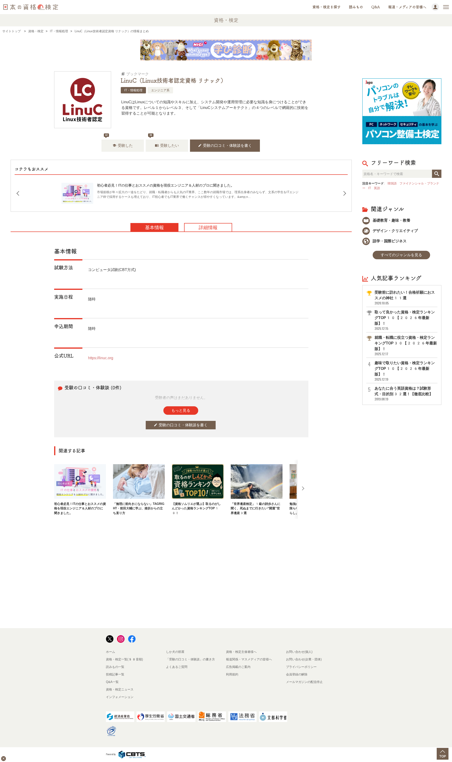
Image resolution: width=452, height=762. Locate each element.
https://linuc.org (100, 358)
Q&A (375, 7)
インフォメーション (119, 697)
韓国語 (392, 183)
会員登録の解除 (296, 674)
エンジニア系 (160, 90)
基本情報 (154, 227)
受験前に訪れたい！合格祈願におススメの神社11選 (405, 297)
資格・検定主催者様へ (241, 652)
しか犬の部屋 (175, 652)
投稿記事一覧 (115, 674)
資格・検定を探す (326, 7)
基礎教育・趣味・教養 (391, 220)
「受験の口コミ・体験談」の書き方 (190, 659)
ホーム (110, 652)
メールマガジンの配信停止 (304, 682)
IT (369, 188)
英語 (377, 188)
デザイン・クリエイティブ (395, 231)
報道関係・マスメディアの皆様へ (249, 659)
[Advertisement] (181, 534)
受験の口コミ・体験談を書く (225, 146)
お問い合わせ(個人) (299, 652)
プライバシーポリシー (301, 667)
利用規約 (232, 674)
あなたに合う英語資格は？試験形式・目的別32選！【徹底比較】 (404, 393)
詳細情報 (208, 227)
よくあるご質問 (176, 667)
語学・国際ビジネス (389, 241)
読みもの (356, 7)
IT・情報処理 (133, 90)
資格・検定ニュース (119, 689)
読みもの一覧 (115, 667)
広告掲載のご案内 (238, 667)
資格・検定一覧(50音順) (124, 659)
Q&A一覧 (112, 682)
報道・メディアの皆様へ (407, 7)
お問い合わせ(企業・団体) (304, 659)
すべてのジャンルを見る (401, 255)
